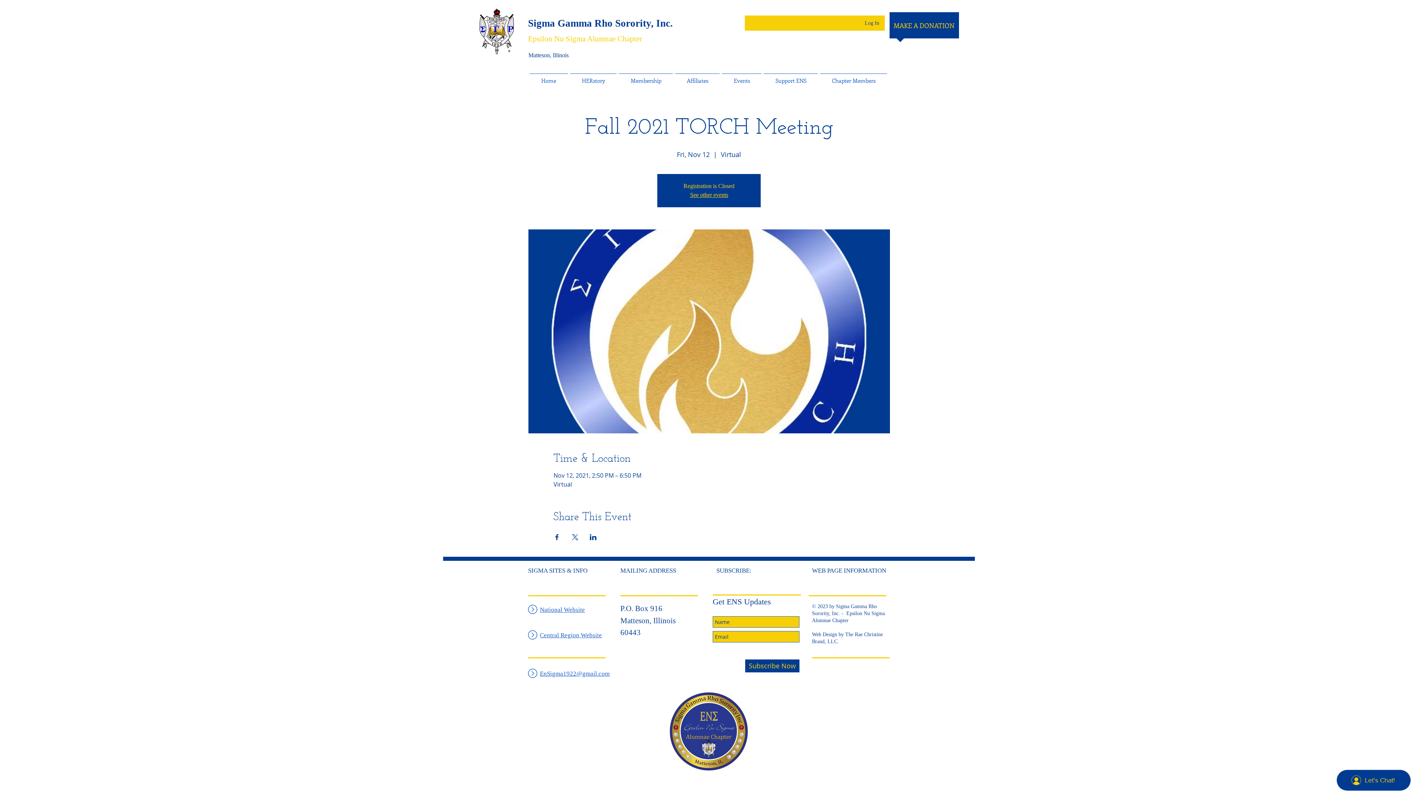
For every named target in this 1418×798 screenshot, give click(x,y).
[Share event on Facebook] (557, 537)
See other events (709, 195)
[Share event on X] (575, 537)
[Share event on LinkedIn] (593, 537)
